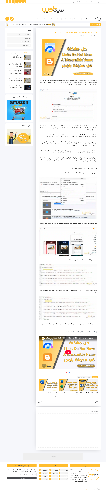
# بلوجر (89, 377)
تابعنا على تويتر (27, 38)
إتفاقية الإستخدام (77, 1)
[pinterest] (7, 2)
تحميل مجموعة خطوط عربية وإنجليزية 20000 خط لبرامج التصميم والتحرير (15, 64)
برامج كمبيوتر (77, 18)
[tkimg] (65, 24)
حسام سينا (91, 35)
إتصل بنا (93, 1)
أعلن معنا (98, 1)
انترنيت (64, 18)
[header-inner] (53, 10)
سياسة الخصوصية (86, 1)
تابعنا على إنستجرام (26, 45)
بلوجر (66, 473)
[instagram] (15, 2)
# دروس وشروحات (82, 377)
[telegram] (10, 2)
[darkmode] (12, 19)
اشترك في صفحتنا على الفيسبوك (24, 34)
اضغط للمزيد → (79, 481)
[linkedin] (13, 2)
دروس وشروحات (87, 18)
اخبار (67, 470)
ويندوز (69, 18)
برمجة (52, 18)
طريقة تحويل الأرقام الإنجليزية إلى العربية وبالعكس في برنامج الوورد (39, 24)
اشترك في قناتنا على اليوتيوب (25, 41)
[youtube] (18, 2)
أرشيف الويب (13, 52)
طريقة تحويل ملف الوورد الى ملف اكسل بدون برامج (69, 393)
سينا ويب (87, 489)
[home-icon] (99, 19)
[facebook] (24, 2)
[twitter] (21, 2)
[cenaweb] (80, 489)
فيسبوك (58, 18)
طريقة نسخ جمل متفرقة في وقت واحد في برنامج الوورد (49, 393)
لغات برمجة (46, 476)
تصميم (36, 18)
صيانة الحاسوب (44, 18)
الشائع (25, 52)
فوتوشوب (66, 476)
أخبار (94, 18)
